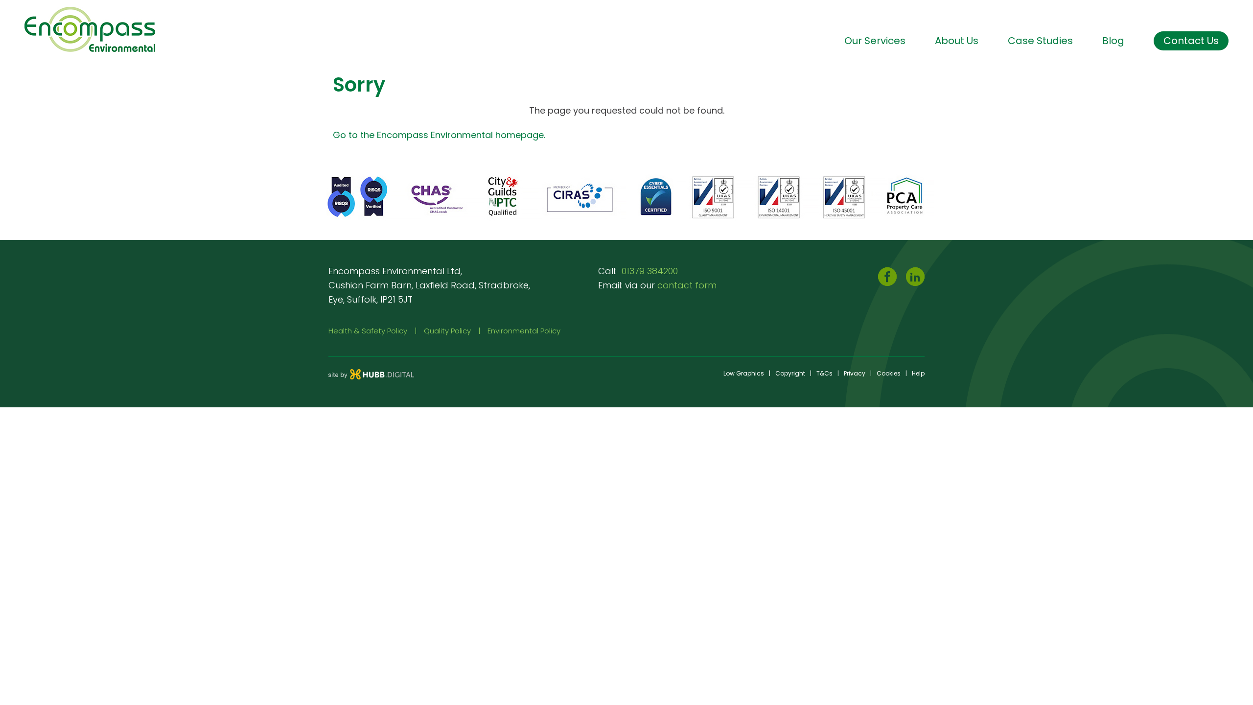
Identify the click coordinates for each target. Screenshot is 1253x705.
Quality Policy (447, 331)
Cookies (889, 373)
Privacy (854, 373)
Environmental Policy (523, 331)
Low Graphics (743, 373)
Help (918, 373)
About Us (956, 40)
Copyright (790, 373)
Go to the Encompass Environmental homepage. (439, 135)
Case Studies (1040, 40)
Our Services (874, 40)
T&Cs (824, 373)
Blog (1113, 40)
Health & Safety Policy (367, 331)
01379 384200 (650, 271)
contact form (687, 285)
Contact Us (1191, 40)
